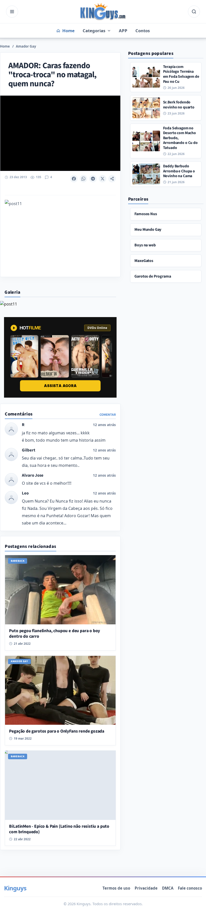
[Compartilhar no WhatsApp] (83, 178)
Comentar (107, 414)
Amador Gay (26, 46)
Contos (142, 30)
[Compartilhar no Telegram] (93, 178)
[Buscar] (194, 12)
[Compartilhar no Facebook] (74, 178)
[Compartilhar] (112, 178)
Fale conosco (190, 888)
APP (123, 30)
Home (5, 46)
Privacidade (146, 888)
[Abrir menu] (12, 12)
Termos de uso (116, 888)
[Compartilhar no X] (102, 178)
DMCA (167, 888)
